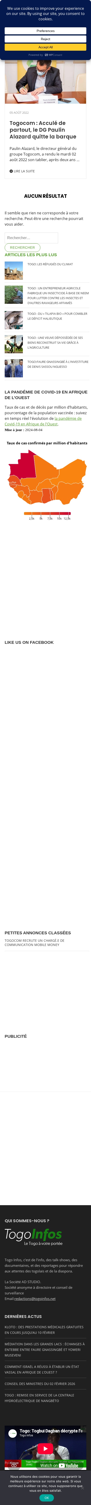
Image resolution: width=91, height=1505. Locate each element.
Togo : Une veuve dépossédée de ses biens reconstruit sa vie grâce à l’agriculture (55, 343)
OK (47, 1498)
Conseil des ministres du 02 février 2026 (40, 1383)
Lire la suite (24, 171)
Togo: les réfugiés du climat (50, 264)
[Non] (82, 1488)
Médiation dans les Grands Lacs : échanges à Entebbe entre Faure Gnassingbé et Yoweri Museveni (45, 1349)
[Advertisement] (47, 1064)
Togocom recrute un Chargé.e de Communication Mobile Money (34, 942)
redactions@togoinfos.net (35, 1298)
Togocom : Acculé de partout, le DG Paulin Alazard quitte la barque (43, 130)
